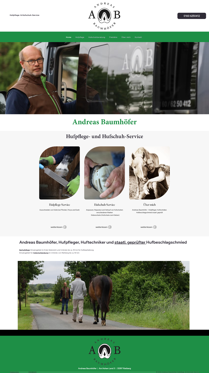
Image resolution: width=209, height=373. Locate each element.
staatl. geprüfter (130, 242)
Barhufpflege (24, 250)
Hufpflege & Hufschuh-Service (24, 15)
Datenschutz (14, 372)
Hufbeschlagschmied (166, 242)
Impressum (33, 372)
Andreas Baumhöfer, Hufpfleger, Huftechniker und (66, 242)
